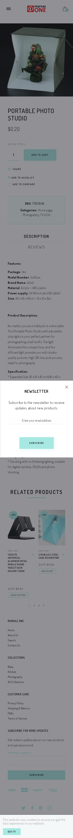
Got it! (12, 831)
